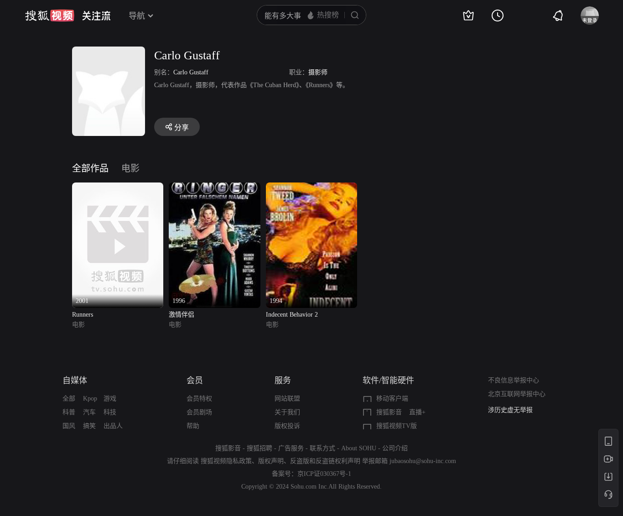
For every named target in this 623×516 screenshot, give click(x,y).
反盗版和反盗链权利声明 (325, 461)
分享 (181, 127)
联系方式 (322, 448)
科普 (68, 412)
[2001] (117, 188)
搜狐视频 (49, 15)
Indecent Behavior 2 (292, 314)
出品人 (113, 425)
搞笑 (89, 425)
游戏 (110, 398)
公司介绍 (395, 448)
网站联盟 (287, 398)
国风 (68, 425)
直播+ (417, 412)
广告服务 (291, 448)
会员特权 (199, 398)
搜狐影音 (389, 412)
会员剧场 (199, 412)
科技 (110, 412)
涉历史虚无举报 (510, 410)
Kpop (90, 398)
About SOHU (358, 448)
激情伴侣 (181, 314)
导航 (137, 16)
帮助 (193, 425)
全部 (68, 398)
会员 (195, 380)
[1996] (214, 188)
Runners (82, 314)
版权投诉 (287, 425)
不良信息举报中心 (513, 380)
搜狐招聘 (259, 448)
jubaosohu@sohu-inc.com (422, 461)
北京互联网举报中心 (516, 394)
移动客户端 (392, 398)
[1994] (311, 188)
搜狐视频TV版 (396, 425)
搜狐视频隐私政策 (226, 461)
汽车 (89, 412)
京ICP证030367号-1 (324, 473)
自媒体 (74, 380)
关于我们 (287, 412)
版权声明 (271, 461)
